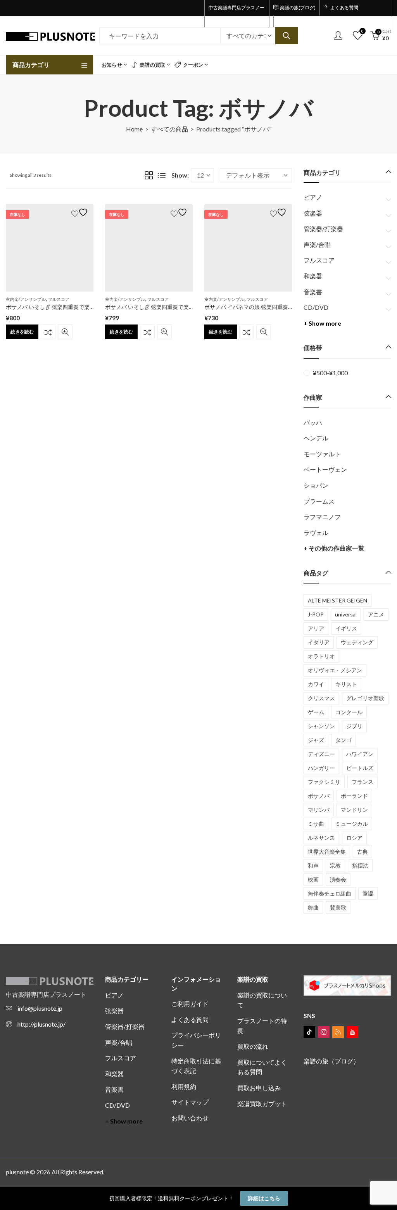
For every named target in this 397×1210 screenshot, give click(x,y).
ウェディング (357, 642)
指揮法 (360, 865)
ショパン (316, 485)
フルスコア (58, 299)
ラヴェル (316, 532)
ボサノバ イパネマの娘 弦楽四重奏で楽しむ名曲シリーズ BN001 (282, 307)
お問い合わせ (190, 1118)
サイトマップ (190, 1102)
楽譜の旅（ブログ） (331, 1061)
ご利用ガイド (190, 1003)
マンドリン (354, 809)
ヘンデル (316, 438)
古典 (362, 851)
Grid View (149, 175)
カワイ (316, 684)
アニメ (376, 614)
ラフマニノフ (322, 516)
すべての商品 (169, 129)
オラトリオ (321, 656)
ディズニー (321, 754)
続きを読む (22, 332)
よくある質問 (190, 1019)
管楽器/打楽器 (323, 228)
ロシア (354, 837)
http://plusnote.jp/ (41, 1024)
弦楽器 (313, 213)
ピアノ (313, 197)
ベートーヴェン (325, 469)
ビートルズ (359, 768)
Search (286, 35)
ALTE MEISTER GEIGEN (337, 600)
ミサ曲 (316, 823)
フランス (362, 781)
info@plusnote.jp (39, 1008)
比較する (48, 332)
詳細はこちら (264, 1198)
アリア (316, 628)
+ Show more (322, 323)
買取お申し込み (259, 1087)
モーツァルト (322, 453)
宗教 (335, 865)
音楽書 (313, 291)
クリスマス (321, 698)
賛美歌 (338, 907)
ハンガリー (321, 768)
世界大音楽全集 (327, 851)
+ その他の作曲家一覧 (334, 548)
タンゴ (343, 740)
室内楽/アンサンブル (26, 299)
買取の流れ (252, 1046)
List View (162, 175)
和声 (313, 865)
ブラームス (319, 501)
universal (346, 614)
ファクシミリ (324, 781)
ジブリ (354, 726)
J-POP (316, 614)
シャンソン (321, 726)
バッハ (313, 422)
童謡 (367, 893)
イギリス (346, 628)
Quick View (65, 332)
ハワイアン (359, 754)
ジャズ (316, 740)
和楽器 (313, 276)
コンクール (348, 712)
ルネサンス (321, 837)
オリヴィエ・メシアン (335, 670)
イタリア (319, 642)
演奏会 (338, 879)
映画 (313, 879)
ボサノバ (319, 795)
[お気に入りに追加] (80, 212)
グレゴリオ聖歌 (365, 698)
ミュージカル (351, 823)
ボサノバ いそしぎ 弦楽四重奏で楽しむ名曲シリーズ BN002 (78, 307)
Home (134, 129)
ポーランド (354, 795)
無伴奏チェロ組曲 (329, 893)
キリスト (346, 684)
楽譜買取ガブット (262, 1103)
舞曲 (313, 907)
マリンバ (319, 809)
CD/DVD (316, 307)
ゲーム (316, 712)
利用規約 (183, 1086)
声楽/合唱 (317, 244)
